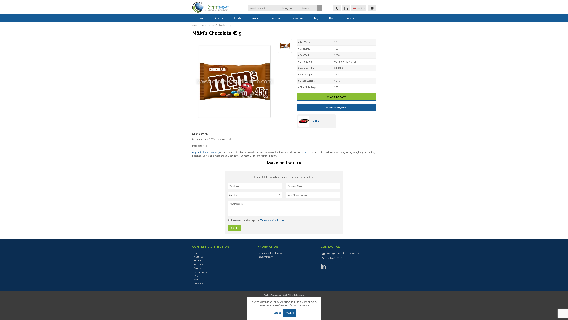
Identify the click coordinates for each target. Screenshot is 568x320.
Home (201, 18)
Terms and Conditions (272, 220)
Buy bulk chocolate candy (206, 152)
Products (256, 18)
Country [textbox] (233, 195)
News (331, 18)
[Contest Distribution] (210, 7)
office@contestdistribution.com (343, 253)
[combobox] (255, 195)
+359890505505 (333, 258)
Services (276, 18)
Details (277, 313)
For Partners (297, 18)
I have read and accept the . (257, 220)
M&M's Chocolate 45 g (221, 25)
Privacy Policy (265, 257)
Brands (237, 18)
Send (234, 228)
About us (218, 18)
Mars (204, 25)
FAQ (316, 18)
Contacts (349, 18)
